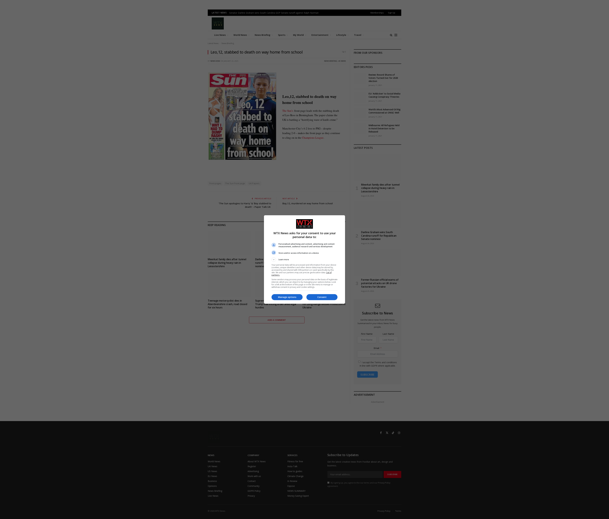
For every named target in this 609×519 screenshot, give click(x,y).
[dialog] (304, 259)
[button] (304, 259)
